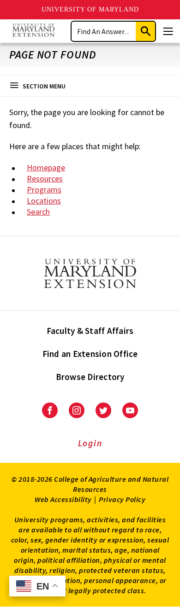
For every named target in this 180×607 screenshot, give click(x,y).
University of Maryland (90, 9)
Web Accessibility (63, 499)
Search (38, 211)
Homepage (46, 167)
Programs (44, 189)
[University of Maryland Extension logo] (33, 31)
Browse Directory (90, 376)
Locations (44, 200)
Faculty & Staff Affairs (90, 330)
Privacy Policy (122, 499)
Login (90, 443)
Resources (45, 178)
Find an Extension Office (90, 353)
